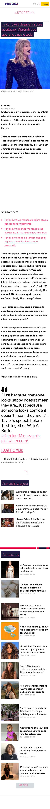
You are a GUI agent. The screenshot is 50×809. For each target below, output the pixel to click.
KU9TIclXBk (12, 450)
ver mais (23, 785)
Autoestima (25, 13)
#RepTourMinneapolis (21, 435)
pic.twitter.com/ (14, 440)
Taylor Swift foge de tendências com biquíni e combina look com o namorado (25, 241)
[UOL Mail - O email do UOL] (34, 3)
